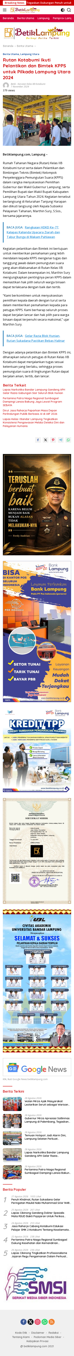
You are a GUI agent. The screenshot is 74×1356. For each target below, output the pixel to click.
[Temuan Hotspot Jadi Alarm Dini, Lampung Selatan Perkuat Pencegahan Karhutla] (12, 1138)
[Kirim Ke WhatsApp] (68, 440)
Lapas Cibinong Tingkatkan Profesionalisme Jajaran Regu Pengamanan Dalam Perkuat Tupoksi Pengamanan (39, 1254)
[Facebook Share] (38, 440)
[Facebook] (23, 1322)
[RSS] (52, 1322)
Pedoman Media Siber (47, 1337)
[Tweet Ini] (45, 440)
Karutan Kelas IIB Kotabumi (31, 84)
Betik (13, 84)
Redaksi (54, 1332)
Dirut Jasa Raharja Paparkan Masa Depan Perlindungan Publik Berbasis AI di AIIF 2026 (30, 412)
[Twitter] (31, 1322)
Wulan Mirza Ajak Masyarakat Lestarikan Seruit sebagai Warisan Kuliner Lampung (46, 1103)
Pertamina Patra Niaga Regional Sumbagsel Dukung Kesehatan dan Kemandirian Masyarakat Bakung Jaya (39, 1241)
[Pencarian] (69, 10)
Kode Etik (21, 1332)
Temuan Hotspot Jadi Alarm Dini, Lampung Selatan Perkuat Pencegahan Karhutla (45, 1137)
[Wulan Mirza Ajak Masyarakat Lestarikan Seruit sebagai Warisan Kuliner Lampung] (12, 1104)
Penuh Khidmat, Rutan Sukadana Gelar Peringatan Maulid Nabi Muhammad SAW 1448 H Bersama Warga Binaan (40, 1201)
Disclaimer (37, 1332)
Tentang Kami (21, 1337)
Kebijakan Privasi (37, 1341)
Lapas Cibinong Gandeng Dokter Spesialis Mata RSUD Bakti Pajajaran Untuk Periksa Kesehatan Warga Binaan (37, 1214)
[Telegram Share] (61, 440)
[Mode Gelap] (63, 10)
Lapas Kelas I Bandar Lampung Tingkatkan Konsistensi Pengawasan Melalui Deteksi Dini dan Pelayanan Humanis (33, 422)
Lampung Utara (29, 54)
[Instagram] (38, 1322)
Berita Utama (11, 54)
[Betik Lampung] (24, 10)
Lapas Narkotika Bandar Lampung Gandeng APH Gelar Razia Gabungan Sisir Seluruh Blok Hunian (34, 391)
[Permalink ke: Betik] (6, 85)
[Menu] (5, 10)
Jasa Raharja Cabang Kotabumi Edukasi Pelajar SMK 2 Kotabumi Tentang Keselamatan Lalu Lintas (40, 1227)
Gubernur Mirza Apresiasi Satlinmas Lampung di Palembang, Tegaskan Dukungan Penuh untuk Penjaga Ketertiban (47, 1120)
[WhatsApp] (45, 1322)
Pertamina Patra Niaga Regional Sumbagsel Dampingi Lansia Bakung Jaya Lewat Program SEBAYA (32, 402)
